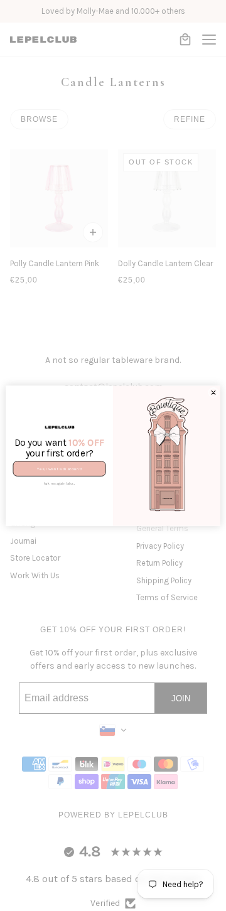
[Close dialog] (213, 392)
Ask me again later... (59, 483)
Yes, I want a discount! (59, 468)
